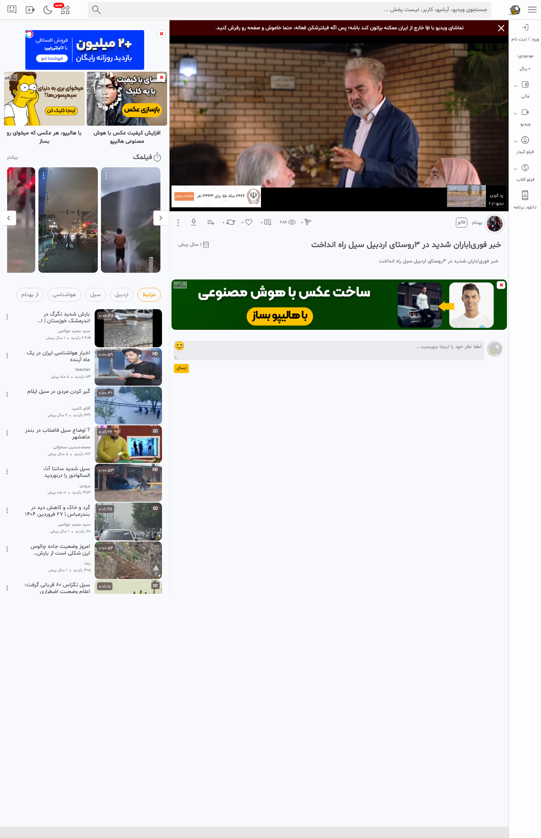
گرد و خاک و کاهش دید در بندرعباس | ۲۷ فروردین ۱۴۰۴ (57, 511)
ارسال (181, 368)
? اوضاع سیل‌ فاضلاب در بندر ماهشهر (57, 433)
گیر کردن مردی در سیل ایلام (58, 391)
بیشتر (12, 157)
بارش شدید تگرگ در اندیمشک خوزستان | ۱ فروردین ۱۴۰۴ (65, 317)
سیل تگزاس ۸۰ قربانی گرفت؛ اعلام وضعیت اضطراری (57, 588)
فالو (461, 222)
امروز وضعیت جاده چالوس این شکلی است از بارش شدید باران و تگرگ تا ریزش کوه (59, 550)
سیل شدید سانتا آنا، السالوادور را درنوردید (66, 472)
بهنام (477, 222)
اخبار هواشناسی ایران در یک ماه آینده (58, 356)
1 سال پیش (190, 244)
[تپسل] (29, 34)
